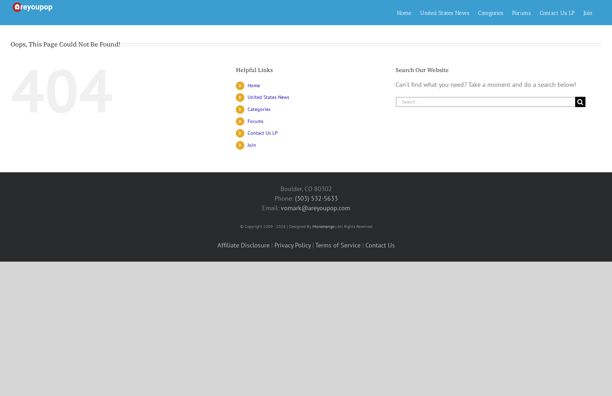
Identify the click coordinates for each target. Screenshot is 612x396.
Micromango (323, 226)
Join (252, 145)
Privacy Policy (292, 245)
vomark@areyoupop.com (315, 208)
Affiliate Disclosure (243, 245)
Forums (256, 121)
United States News (268, 97)
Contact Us (380, 245)
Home (254, 85)
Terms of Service (338, 245)
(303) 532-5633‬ (316, 198)
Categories (259, 109)
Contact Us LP (263, 133)
